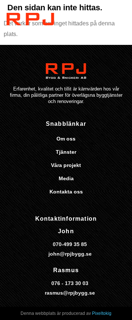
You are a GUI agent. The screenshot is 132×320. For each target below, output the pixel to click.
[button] (121, 22)
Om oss (66, 139)
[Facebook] (62, 109)
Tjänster (66, 152)
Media (66, 178)
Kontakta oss (66, 192)
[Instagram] (71, 109)
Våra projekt (66, 165)
